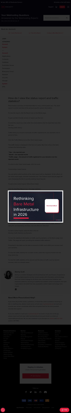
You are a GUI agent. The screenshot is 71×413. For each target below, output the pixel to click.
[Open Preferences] (3, 410)
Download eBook (52, 205)
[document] (35, 206)
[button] (60, 193)
